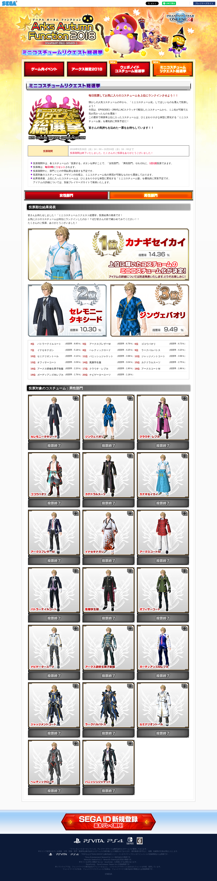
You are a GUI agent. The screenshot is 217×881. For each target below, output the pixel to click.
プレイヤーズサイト (204, 3)
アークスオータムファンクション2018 (59, 29)
